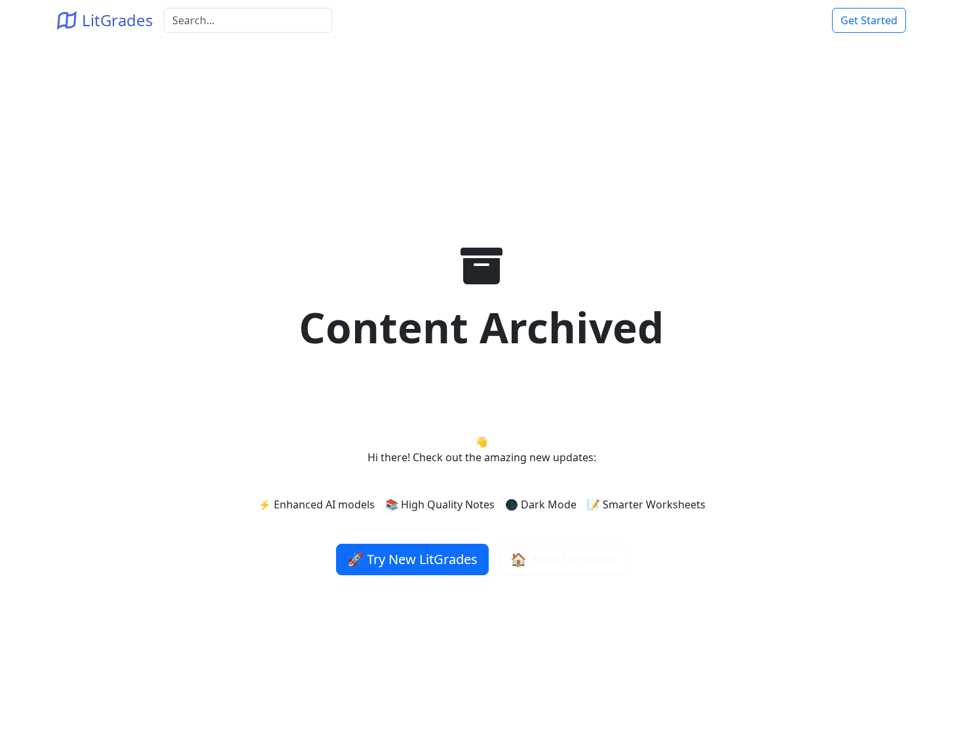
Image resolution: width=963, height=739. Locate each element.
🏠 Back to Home (563, 559)
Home (763, 20)
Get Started (868, 20)
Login (802, 20)
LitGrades (117, 20)
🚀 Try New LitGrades (412, 559)
